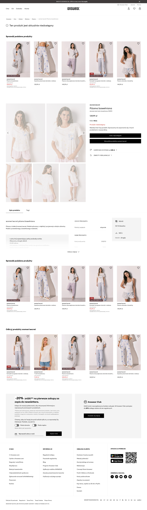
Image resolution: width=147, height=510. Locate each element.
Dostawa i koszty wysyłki (85, 455)
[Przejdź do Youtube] (121, 476)
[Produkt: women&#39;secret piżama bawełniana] (18, 59)
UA (135, 500)
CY (104, 500)
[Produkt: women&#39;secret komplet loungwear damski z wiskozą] (101, 59)
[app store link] (117, 460)
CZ (107, 500)
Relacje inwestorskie (15, 469)
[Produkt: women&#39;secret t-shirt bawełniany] (46, 352)
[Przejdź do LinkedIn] (130, 477)
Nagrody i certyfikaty (16, 462)
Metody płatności (82, 458)
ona (7, 9)
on (13, 9)
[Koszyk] (140, 8)
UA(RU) (139, 500)
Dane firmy (30, 500)
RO (126, 500)
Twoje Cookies (39, 500)
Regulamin (22, 500)
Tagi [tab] (28, 210)
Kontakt (79, 491)
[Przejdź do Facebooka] (112, 476)
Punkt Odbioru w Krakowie (85, 473)
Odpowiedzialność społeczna (18, 473)
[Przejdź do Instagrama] (116, 476)
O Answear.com (14, 455)
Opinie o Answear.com (16, 458)
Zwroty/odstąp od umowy (85, 462)
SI (128, 500)
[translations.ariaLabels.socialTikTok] (125, 477)
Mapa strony (48, 500)
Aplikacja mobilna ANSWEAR (52, 469)
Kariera (11, 484)
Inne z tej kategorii (115, 135)
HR (114, 500)
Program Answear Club (50, 466)
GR (111, 500)
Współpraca (13, 466)
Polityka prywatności (12, 500)
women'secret (95, 105)
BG (101, 500)
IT (120, 500)
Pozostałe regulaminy (50, 458)
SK (131, 500)
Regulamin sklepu (48, 455)
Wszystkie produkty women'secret (115, 141)
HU (117, 500)
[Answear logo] (74, 8)
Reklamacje (81, 466)
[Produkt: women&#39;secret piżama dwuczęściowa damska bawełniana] (73, 59)
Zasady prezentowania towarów (53, 473)
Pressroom (12, 480)
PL (123, 500)
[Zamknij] (139, 1)
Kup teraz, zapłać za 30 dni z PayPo (88, 484)
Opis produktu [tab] (14, 210)
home (26, 9)
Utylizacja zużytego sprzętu (52, 476)
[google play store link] (117, 456)
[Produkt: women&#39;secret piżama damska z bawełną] (129, 59)
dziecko (19, 9)
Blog (44, 462)
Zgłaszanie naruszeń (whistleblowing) (21, 476)
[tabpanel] (73, 233)
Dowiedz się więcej (94, 416)
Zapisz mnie (54, 434)
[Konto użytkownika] (129, 8)
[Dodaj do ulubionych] (27, 43)
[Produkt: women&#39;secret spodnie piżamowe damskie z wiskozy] (46, 59)
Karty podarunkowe (83, 476)
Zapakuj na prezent (83, 480)
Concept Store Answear (84, 469)
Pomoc (79, 487)
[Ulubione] (134, 8)
